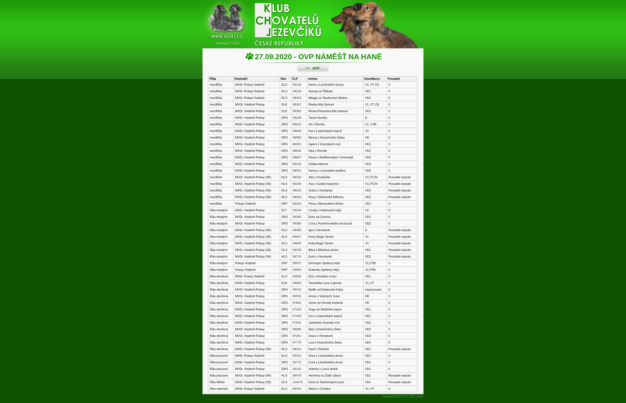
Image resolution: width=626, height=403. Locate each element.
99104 (297, 210)
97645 (297, 322)
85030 (297, 389)
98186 (297, 184)
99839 (297, 243)
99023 (297, 289)
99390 (297, 217)
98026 (297, 190)
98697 (297, 157)
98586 (297, 329)
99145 (297, 164)
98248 (297, 117)
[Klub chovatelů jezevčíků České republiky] (313, 21)
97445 (297, 316)
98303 (297, 98)
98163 (297, 203)
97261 (297, 336)
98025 (297, 177)
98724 (297, 256)
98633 (297, 124)
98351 (297, 144)
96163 (297, 369)
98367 (297, 104)
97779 (297, 342)
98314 (297, 349)
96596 (297, 276)
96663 (297, 283)
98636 (297, 151)
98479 (297, 375)
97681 (297, 303)
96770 (297, 362)
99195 (297, 250)
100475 (298, 382)
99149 (297, 84)
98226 (297, 91)
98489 (297, 230)
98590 (297, 137)
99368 (297, 223)
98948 (297, 131)
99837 (297, 236)
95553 (297, 296)
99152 (297, 355)
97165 (297, 309)
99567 (297, 263)
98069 (297, 197)
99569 (297, 270)
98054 (297, 170)
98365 (297, 111)
